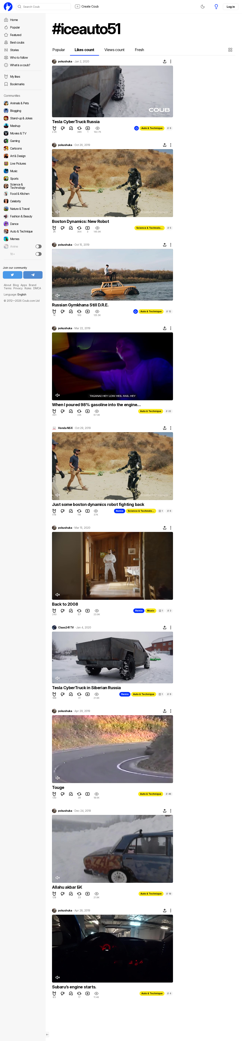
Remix (119, 510)
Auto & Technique (152, 128)
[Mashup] (22, 126)
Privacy (18, 288)
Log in (231, 6)
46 (168, 794)
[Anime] (22, 246)
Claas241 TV (66, 627)
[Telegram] (33, 275)
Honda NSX (65, 428)
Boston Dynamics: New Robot (80, 221)
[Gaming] (22, 141)
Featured (15, 35)
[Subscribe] (39, 246)
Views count (114, 50)
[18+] (39, 254)
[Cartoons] (22, 148)
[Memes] (22, 239)
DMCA (37, 288)
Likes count (84, 50)
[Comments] (71, 128)
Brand (32, 285)
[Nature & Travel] (22, 208)
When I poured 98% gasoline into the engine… (96, 404)
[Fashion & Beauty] (22, 216)
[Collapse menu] (47, 1034)
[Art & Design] (22, 156)
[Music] (22, 171)
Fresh (139, 50)
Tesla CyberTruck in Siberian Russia (86, 687)
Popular (15, 27)
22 (168, 411)
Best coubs (17, 42)
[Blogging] (22, 110)
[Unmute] (57, 212)
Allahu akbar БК (67, 887)
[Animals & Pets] (22, 103)
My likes (15, 76)
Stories (14, 50)
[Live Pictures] (22, 163)
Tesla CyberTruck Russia (76, 121)
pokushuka (65, 61)
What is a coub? (20, 65)
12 (168, 311)
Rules (28, 288)
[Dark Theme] (203, 7)
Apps (24, 285)
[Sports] (22, 178)
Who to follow (19, 57)
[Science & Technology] (22, 186)
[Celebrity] (22, 201)
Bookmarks (17, 84)
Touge (58, 787)
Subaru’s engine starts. (74, 986)
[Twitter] (12, 275)
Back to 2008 (65, 604)
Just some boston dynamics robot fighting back (98, 504)
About (7, 285)
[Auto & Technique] (22, 231)
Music (150, 610)
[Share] (164, 61)
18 (168, 893)
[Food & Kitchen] (22, 193)
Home (14, 20)
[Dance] (22, 224)
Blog (16, 285)
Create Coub (90, 6)
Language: (15, 294)
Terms (8, 288)
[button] (230, 50)
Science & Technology (149, 227)
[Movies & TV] (22, 133)
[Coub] (8, 6)
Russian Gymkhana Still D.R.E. (80, 304)
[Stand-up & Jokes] (22, 118)
